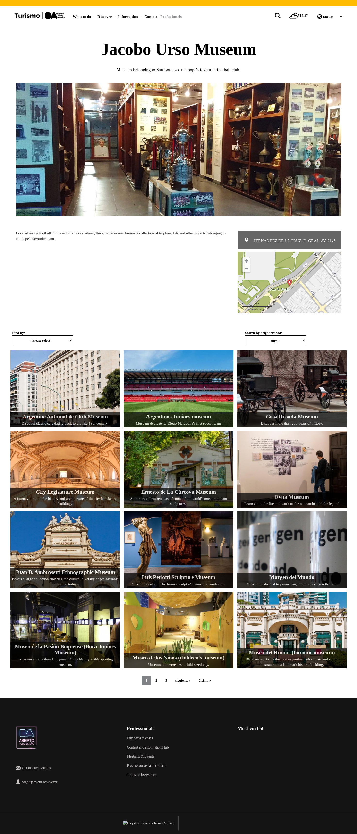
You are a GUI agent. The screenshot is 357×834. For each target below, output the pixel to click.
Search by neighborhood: (263, 333)
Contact (150, 17)
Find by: (18, 333)
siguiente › (182, 680)
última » (205, 680)
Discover (105, 17)
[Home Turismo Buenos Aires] (40, 15)
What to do (82, 17)
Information (128, 17)
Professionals (171, 17)
